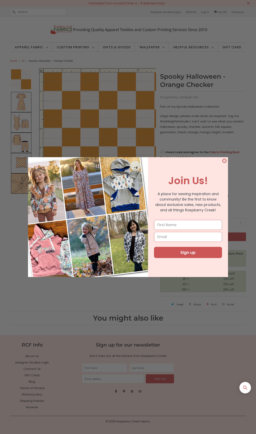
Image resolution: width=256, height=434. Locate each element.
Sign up (188, 252)
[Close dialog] (224, 161)
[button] (245, 387)
